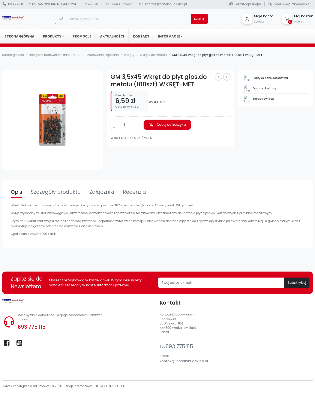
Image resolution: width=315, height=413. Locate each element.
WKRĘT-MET (157, 102)
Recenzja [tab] (134, 191)
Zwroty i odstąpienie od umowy (26, 386)
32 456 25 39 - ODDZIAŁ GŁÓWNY (108, 4)
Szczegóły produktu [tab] (56, 191)
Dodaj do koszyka (171, 124)
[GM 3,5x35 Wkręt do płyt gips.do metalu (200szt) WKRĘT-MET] (227, 77)
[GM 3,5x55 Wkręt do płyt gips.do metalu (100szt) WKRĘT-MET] (218, 77)
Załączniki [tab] (101, 191)
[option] (52, 120)
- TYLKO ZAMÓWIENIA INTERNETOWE (42, 4)
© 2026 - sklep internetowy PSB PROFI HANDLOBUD (88, 386)
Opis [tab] (16, 191)
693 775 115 (31, 326)
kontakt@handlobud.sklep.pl (184, 361)
